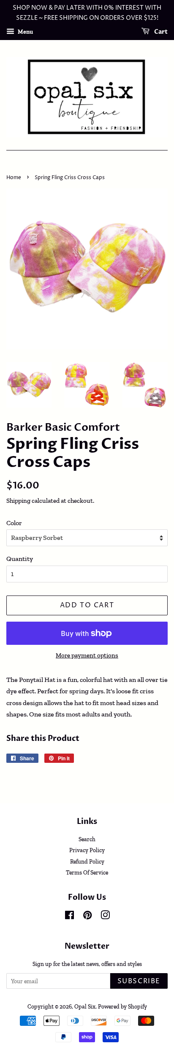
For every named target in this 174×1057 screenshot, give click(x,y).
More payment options (87, 655)
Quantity (19, 559)
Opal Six (84, 1006)
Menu (24, 31)
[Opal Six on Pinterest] (87, 916)
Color (14, 523)
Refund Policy (87, 861)
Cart (160, 32)
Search (87, 839)
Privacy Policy (87, 850)
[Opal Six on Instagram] (105, 916)
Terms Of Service (87, 872)
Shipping (18, 500)
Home (13, 177)
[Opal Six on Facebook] (69, 916)
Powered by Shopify (122, 1006)
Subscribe (138, 981)
